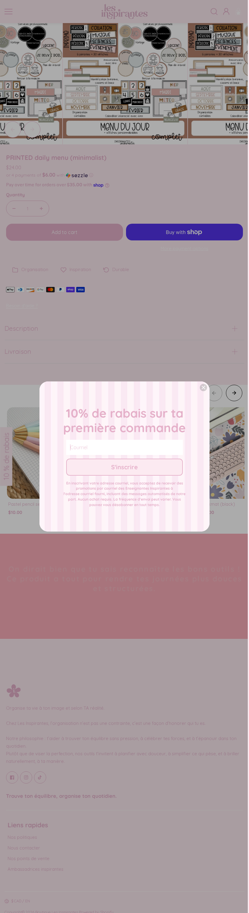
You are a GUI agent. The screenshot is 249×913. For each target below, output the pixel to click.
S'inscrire (124, 467)
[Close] (203, 387)
